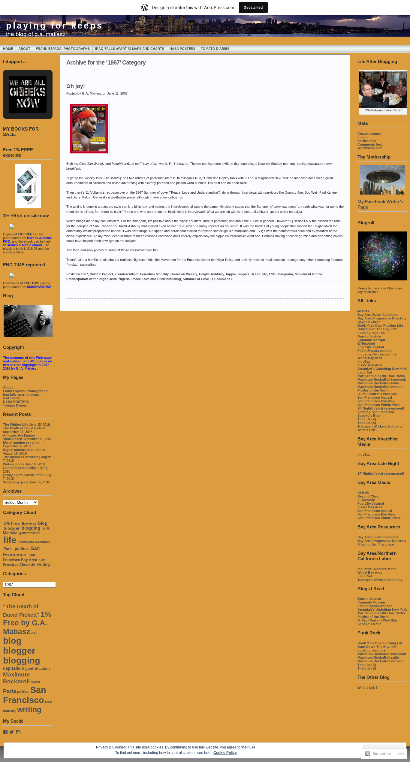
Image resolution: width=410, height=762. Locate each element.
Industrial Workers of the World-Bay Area (376, 356)
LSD (272, 274)
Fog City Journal (370, 347)
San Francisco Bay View (376, 401)
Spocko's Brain (369, 415)
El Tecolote (366, 343)
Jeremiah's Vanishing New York (382, 368)
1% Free (12, 523)
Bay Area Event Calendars (377, 314)
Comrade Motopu (371, 340)
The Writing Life (15, 424)
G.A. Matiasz (92, 93)
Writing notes (13, 464)
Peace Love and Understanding (156, 279)
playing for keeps (54, 25)
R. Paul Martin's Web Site (377, 394)
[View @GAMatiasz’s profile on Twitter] (11, 732)
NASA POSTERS (182, 48)
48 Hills (363, 311)
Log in (362, 137)
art (34, 632)
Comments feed (370, 144)
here (243, 183)
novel (35, 682)
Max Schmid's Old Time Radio (381, 376)
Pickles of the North (373, 390)
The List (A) (366, 419)
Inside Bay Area (369, 365)
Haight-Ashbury (211, 274)
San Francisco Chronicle (24, 562)
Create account (369, 133)
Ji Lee (256, 274)
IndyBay (363, 361)
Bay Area (29, 523)
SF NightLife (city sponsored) (380, 408)
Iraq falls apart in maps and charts (129, 48)
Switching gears (16, 482)
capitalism (13, 668)
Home (8, 48)
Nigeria (124, 279)
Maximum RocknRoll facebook (381, 379)
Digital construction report (24, 450)
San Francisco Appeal (374, 397)
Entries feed (366, 141)
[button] (21, 87)
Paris (8, 549)
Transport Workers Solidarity (379, 426)
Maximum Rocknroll (34, 542)
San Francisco (21, 551)
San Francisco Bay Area (20, 557)
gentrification (30, 533)
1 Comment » (222, 279)
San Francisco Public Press (378, 405)
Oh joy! (75, 86)
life (10, 540)
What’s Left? (367, 430)
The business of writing (22, 457)
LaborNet (364, 372)
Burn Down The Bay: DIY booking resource (377, 330)
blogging (31, 528)
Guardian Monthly (154, 274)
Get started (253, 7)
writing (43, 564)
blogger (12, 528)
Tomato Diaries (215, 48)
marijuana (285, 274)
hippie (231, 274)
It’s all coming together (21, 442)
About (24, 48)
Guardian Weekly (183, 274)
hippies (243, 274)
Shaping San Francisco (375, 412)
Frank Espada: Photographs (63, 48)
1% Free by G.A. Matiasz (27, 623)
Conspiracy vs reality (19, 468)
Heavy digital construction (24, 475)
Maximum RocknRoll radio (378, 383)
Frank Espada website (374, 350)
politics (22, 549)
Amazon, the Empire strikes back (19, 437)
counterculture (126, 274)
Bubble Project (101, 274)
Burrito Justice (369, 336)
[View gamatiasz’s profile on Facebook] (5, 732)
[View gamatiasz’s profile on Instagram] (18, 732)
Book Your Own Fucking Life (380, 325)
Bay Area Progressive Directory (381, 318)
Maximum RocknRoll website (380, 387)
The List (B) (366, 423)
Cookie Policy (225, 753)
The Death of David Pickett (24, 428)
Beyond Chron (369, 322)
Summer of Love (196, 279)
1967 (84, 274)
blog (42, 523)
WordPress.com (369, 148)
